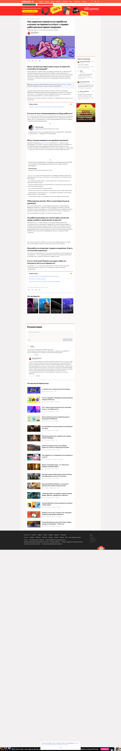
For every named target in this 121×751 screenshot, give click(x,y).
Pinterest (51, 537)
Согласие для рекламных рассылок (32, 543)
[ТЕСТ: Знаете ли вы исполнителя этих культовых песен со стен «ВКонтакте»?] (50, 409)
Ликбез (51, 401)
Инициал (62, 537)
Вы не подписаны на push (75, 537)
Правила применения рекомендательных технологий (36, 541)
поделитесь (64, 84)
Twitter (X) (44, 537)
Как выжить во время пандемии (37, 279)
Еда (58, 488)
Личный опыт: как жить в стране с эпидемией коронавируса (44, 281)
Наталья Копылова (35, 32)
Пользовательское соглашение (36, 539)
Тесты (57, 411)
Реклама (45, 534)
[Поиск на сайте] (92, 1)
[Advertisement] (50, 154)
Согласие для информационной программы (52, 543)
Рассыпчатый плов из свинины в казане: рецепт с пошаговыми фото (86, 67)
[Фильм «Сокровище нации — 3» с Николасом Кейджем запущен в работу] (50, 467)
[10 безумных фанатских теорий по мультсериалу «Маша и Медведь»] (50, 438)
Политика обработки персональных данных (55, 539)
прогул (37, 222)
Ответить (36, 354)
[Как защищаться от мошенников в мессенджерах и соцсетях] (50, 457)
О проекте (33, 534)
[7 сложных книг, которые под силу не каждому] (50, 390)
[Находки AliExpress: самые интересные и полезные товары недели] (50, 505)
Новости (57, 430)
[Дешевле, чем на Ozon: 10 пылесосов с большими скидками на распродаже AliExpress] (50, 514)
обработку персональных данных (60, 744)
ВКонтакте (38, 537)
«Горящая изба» (51, 411)
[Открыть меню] (72, 346)
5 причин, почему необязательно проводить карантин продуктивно (46, 107)
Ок (60, 747)
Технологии (57, 401)
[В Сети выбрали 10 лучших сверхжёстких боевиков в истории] (50, 428)
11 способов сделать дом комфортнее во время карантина (44, 276)
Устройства (59, 516)
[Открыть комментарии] (45, 391)
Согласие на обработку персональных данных (72, 541)
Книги (51, 391)
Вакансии (56, 534)
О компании (63, 534)
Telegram (32, 537)
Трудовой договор (32, 175)
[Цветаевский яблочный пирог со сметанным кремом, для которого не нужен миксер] (50, 486)
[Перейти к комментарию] (85, 65)
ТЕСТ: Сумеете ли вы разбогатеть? (85, 88)
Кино (53, 430)
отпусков (36, 266)
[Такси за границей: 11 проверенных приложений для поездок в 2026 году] (50, 400)
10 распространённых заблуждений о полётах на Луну (85, 78)
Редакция (51, 534)
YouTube (56, 537)
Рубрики (40, 534)
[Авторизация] (98, 1)
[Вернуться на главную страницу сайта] (26, 2)
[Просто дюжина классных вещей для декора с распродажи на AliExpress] (50, 419)
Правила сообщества (55, 541)
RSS (66, 537)
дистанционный (46, 143)
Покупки (52, 421)
